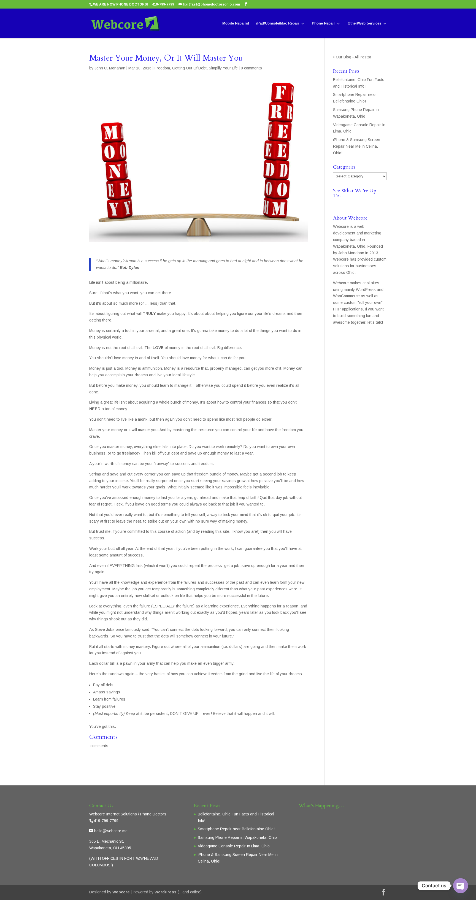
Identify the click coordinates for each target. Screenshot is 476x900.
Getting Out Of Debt (189, 68)
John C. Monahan (109, 68)
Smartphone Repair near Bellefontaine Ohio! (236, 829)
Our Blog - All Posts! (354, 57)
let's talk (374, 322)
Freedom (162, 68)
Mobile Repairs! (235, 23)
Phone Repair (323, 23)
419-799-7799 (163, 4)
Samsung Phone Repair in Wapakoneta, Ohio (237, 837)
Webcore (121, 892)
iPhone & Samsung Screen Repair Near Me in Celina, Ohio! (356, 146)
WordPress (166, 892)
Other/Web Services (364, 23)
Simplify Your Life (223, 68)
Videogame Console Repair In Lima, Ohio (234, 846)
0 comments (251, 68)
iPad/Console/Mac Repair (277, 23)
